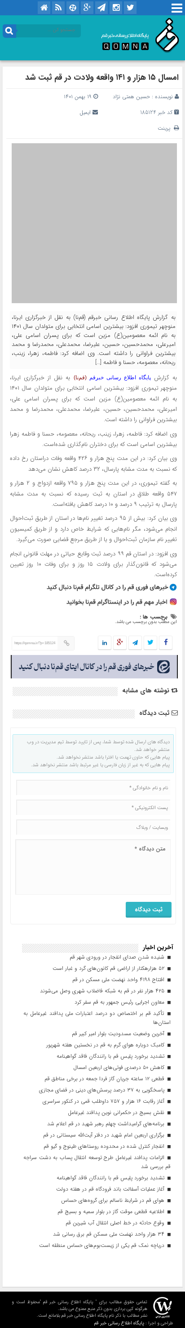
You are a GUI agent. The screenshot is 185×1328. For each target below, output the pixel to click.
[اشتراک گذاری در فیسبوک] (165, 643)
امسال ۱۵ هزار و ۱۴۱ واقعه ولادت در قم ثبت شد (102, 77)
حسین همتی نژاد (131, 96)
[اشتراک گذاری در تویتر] (150, 643)
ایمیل (85, 112)
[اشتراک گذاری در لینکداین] (104, 643)
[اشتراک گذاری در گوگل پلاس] (120, 643)
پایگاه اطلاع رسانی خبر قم (119, 1323)
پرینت (166, 128)
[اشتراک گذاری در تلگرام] (135, 643)
